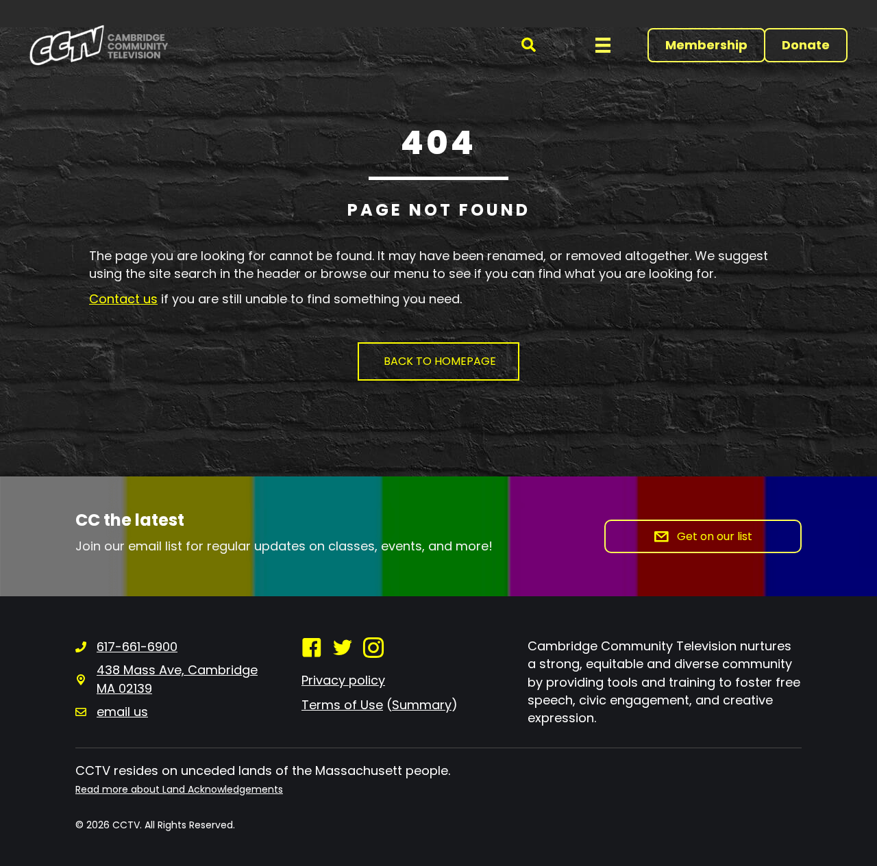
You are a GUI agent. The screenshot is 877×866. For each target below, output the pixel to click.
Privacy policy (343, 680)
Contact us (123, 298)
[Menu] (603, 45)
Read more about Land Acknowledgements (179, 789)
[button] (528, 45)
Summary (422, 704)
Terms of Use (342, 704)
